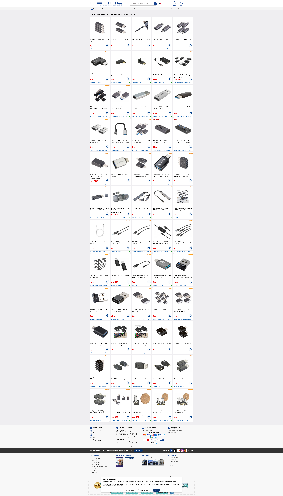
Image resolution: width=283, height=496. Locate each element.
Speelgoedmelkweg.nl (174, 470)
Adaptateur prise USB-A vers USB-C (120, 116)
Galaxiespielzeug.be (174, 474)
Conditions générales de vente (98, 462)
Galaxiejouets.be (173, 472)
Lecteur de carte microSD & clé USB (140, 319)
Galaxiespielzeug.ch (174, 461)
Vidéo (172, 9)
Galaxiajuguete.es (174, 465)
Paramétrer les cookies (145, 490)
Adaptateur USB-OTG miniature (139, 420)
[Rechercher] (155, 3)
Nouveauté (115, 9)
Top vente (105, 9)
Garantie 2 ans (172, 432)
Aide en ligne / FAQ (97, 430)
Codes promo (95, 468)
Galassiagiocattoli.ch (174, 463)
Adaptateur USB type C (96, 82)
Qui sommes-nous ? (96, 458)
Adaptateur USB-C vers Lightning (119, 285)
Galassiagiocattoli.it (174, 467)
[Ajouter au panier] (107, 45)
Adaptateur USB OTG (137, 285)
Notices (93, 470)
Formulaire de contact (97, 435)
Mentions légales (95, 464)
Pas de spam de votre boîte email (176, 434)
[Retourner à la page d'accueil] (106, 4)
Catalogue (181, 9)
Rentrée (136, 9)
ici (177, 486)
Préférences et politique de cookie (99, 466)
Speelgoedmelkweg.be (175, 476)
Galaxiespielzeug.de (174, 457)
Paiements (148, 430)
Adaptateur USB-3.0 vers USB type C (99, 184)
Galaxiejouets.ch (173, 459)
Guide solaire (94, 472)
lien (173, 482)
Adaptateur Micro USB (116, 386)
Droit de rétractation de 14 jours (176, 430)
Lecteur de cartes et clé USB (97, 217)
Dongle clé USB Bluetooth (180, 285)
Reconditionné (126, 9)
